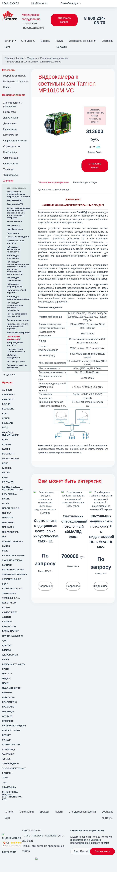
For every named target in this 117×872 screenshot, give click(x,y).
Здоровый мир (10, 655)
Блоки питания (14, 221)
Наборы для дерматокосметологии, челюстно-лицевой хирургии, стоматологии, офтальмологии (18, 268)
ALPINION (7, 390)
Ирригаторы (13, 233)
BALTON (6, 404)
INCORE (6, 473)
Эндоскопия (9, 374)
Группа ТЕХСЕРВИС (12, 636)
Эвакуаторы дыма (16, 361)
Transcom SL (9, 593)
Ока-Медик (8, 711)
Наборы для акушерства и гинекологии (14, 249)
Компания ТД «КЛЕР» (13, 664)
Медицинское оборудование (33, 21)
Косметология (10, 135)
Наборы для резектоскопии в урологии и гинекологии (15, 306)
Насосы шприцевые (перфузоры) (17, 315)
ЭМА (4, 782)
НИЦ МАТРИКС (9, 702)
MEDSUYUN (7, 518)
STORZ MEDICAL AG (12, 588)
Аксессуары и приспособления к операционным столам (18, 194)
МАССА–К (7, 674)
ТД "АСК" (7, 759)
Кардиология (10, 129)
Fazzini (6, 449)
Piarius (26, 845)
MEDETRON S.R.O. (11, 508)
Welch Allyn (9, 603)
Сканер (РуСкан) (11, 744)
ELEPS (5, 439)
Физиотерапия (11, 175)
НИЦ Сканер (8, 707)
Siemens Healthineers (14, 574)
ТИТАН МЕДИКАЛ (10, 763)
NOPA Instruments (12, 541)
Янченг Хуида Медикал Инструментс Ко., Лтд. (12, 795)
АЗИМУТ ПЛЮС (9, 612)
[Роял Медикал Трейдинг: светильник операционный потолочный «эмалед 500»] (73, 499)
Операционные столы (18, 320)
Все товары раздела (16, 188)
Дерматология (11, 117)
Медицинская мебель (14, 76)
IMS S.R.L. (7, 468)
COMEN (6, 418)
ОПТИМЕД (7, 716)
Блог (7, 47)
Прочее (7, 87)
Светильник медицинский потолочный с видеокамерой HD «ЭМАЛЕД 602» (101, 531)
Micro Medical (10, 532)
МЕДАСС (6, 678)
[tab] (53, 182)
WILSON (6, 607)
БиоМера (7, 622)
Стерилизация (11, 158)
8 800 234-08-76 (10, 3)
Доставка (107, 40)
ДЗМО (5, 640)
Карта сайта (9, 852)
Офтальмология (11, 146)
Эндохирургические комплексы (17, 366)
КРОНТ (5, 669)
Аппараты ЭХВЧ (15, 204)
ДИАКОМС (7, 645)
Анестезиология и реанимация (12, 104)
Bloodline (8, 409)
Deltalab (7, 423)
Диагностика (10, 123)
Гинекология (10, 112)
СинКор (6, 740)
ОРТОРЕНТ (7, 721)
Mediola (6, 513)
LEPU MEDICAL (9, 494)
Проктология (10, 152)
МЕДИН (5, 683)
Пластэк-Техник (11, 730)
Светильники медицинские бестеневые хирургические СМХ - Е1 (46, 531)
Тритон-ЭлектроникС (14, 768)
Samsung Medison (12, 560)
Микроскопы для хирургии (15, 241)
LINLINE (6, 499)
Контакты (61, 47)
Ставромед (8, 749)
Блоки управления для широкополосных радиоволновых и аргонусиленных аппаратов (18, 213)
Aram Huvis (8, 394)
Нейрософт (8, 697)
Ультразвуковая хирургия (15, 343)
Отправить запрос (64, 20)
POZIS (5, 551)
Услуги (59, 40)
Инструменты (13, 225)
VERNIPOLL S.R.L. (11, 598)
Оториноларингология (15, 140)
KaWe (5, 477)
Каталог (9, 40)
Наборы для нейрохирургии (14, 285)
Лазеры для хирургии (18, 237)
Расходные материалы (15, 81)
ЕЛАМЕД (6, 650)
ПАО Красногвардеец (14, 726)
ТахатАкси (8, 754)
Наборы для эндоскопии (13, 256)
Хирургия (8, 181)
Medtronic (8, 522)
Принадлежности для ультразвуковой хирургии (17, 326)
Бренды (45, 40)
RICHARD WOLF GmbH (13, 555)
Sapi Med (7, 565)
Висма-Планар (10, 631)
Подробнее (45, 586)
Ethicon (6, 444)
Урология (8, 169)
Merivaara (8, 527)
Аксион (6, 617)
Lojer (5, 503)
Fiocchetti (8, 454)
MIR (4, 536)
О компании (28, 40)
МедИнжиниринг (11, 688)
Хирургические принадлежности (16, 350)
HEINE (5, 463)
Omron (6, 546)
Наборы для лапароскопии (14, 279)
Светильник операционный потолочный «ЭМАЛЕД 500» (74, 526)
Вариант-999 (9, 626)
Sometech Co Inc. (12, 579)
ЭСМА (5, 778)
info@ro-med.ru (39, 3)
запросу (94, 122)
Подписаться (102, 851)
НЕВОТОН (7, 692)
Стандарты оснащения (82, 40)
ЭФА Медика (9, 787)
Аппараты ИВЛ (14, 200)
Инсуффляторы (15, 229)
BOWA (5, 413)
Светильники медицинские (13, 337)
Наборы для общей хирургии (16, 291)
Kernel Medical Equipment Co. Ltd (12, 488)
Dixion (5, 428)
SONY (5, 584)
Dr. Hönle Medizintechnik (10, 433)
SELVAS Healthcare (13, 570)
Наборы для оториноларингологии (18, 297)
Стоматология (10, 163)
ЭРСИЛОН (7, 773)
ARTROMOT (8, 399)
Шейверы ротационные (13, 356)
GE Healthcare (10, 458)
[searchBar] (112, 45)
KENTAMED (7, 482)
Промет (6, 735)
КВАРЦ (5, 659)
